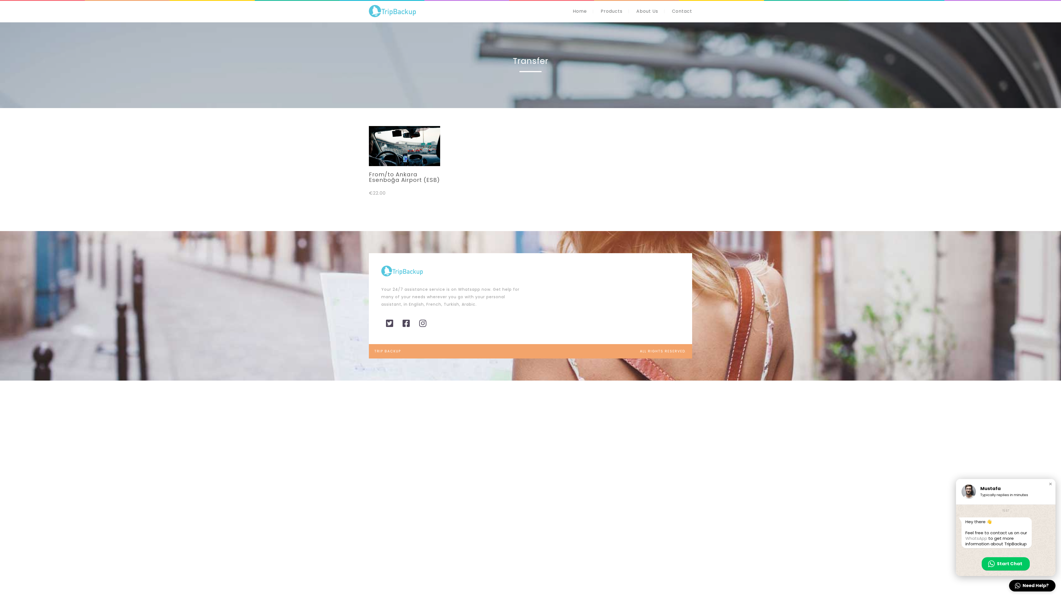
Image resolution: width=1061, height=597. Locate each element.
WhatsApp (976, 538)
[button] (1050, 484)
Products (612, 11)
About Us (647, 11)
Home (580, 11)
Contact (682, 11)
